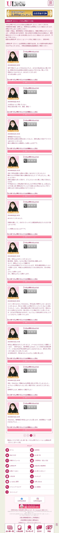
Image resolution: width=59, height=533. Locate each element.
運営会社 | (36, 520)
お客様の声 (13, 465)
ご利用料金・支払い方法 (41, 460)
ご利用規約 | (35, 517)
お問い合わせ (38, 481)
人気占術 (12, 476)
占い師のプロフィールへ (29, 82)
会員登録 (36, 450)
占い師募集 (37, 486)
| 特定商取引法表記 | (26, 520)
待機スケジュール (15, 460)
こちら (38, 510)
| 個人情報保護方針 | (26, 517)
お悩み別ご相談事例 (40, 465)
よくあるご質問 (14, 481)
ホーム (12, 450)
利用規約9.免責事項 (31, 46)
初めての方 (13, 455)
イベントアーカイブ (15, 486)
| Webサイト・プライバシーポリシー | (29, 522)
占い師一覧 (37, 455)
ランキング (37, 476)
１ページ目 (27, 39)
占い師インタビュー (40, 471)
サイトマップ (13, 492)
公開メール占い (14, 471)
